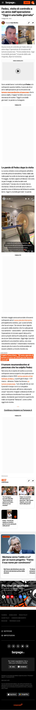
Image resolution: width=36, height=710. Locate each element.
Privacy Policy (23, 615)
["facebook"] (20, 596)
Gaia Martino (14, 22)
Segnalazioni (13, 615)
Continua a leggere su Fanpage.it (18, 410)
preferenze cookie (15, 621)
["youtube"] (12, 596)
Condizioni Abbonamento (19, 618)
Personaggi (4, 476)
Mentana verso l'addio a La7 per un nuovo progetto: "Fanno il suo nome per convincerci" (18, 560)
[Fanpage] (18, 652)
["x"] (16, 596)
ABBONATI (27, 2)
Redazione (4, 621)
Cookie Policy (5, 618)
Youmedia (4, 615)
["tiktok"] (3, 596)
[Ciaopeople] (18, 705)
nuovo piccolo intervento (23, 320)
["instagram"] (7, 596)
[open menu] (2, 2)
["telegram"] (24, 596)
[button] (33, 22)
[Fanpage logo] (11, 2)
